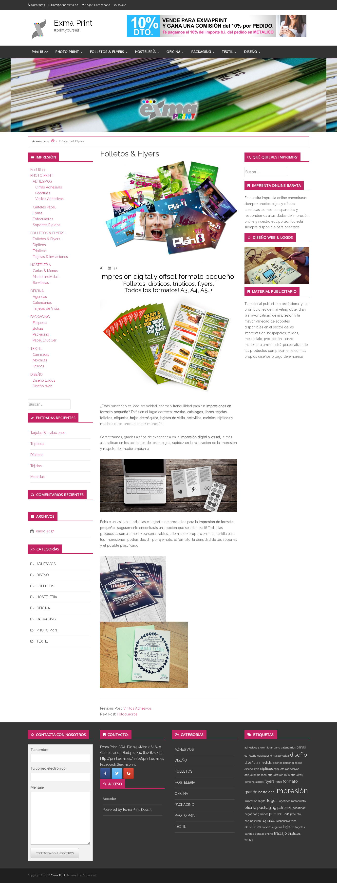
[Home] (53, 140)
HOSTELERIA (47, 597)
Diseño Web (43, 386)
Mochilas (40, 360)
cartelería (250, 755)
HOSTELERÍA (146, 51)
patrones (284, 808)
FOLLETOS (45, 586)
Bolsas (38, 328)
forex (279, 781)
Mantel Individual (46, 277)
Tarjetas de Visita (46, 308)
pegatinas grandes (256, 814)
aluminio (263, 747)
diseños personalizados (287, 762)
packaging (266, 807)
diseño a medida (258, 762)
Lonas (37, 213)
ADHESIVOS (42, 181)
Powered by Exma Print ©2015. (127, 810)
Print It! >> (40, 51)
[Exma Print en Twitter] (117, 773)
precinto (295, 814)
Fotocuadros (43, 219)
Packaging (41, 334)
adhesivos (250, 747)
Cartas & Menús (45, 271)
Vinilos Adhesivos (49, 199)
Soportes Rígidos (46, 225)
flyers (269, 781)
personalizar (279, 814)
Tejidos (38, 366)
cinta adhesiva (279, 755)
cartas (301, 747)
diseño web (251, 768)
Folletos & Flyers (46, 239)
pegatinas (299, 807)
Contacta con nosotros (55, 853)
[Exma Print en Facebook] (105, 773)
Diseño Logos (44, 380)
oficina (250, 807)
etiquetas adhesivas (286, 768)
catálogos (263, 755)
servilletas (252, 827)
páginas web (252, 820)
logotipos (284, 800)
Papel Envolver (44, 340)
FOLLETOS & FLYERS (107, 51)
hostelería (266, 792)
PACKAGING (201, 51)
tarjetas (288, 827)
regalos (268, 820)
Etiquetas (40, 323)
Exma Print (73, 22)
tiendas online (264, 833)
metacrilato (298, 800)
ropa (294, 820)
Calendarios (42, 303)
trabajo (280, 833)
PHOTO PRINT (67, 51)
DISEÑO (251, 51)
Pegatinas (42, 193)
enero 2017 (45, 531)
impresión (291, 790)
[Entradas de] (104, 268)
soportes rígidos (272, 827)
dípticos (266, 769)
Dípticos (39, 245)
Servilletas (41, 283)
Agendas (40, 297)
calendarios (288, 747)
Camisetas (41, 355)
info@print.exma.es (65, 5)
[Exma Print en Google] (128, 773)
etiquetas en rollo (279, 774)
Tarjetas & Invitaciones (50, 257)
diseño (298, 754)
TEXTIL (228, 51)
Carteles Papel (44, 207)
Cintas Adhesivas (48, 187)
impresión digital (255, 800)
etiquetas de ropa (255, 774)
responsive (283, 820)
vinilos (248, 839)
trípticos (294, 833)
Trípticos (40, 251)
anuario (275, 747)
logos (272, 800)
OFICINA (174, 51)
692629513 (38, 5)
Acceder (109, 799)
